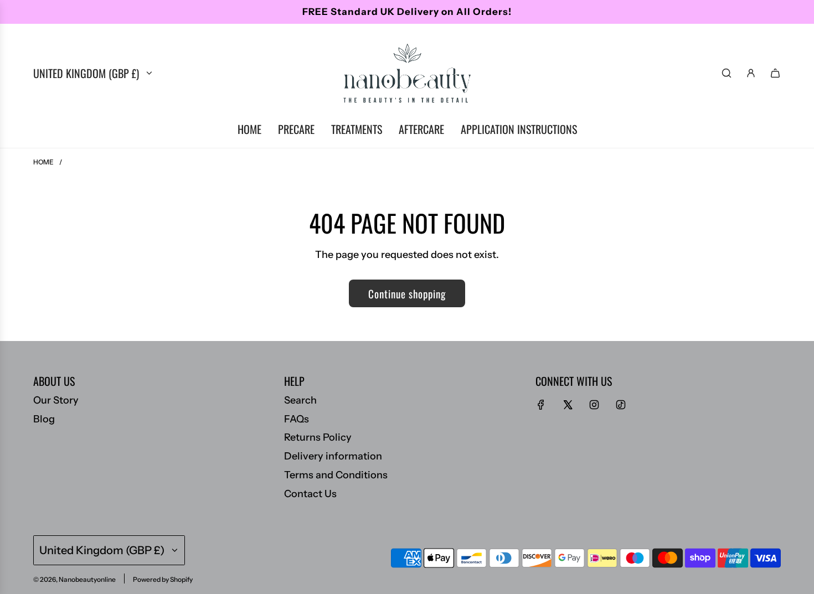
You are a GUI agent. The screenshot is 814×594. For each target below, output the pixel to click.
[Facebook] (541, 404)
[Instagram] (594, 404)
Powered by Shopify (163, 579)
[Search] (726, 73)
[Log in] (751, 73)
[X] (567, 404)
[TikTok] (621, 404)
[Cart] (775, 73)
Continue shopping (407, 293)
